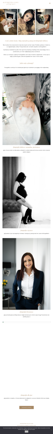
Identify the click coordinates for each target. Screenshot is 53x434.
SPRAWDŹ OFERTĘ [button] (26, 407)
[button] (50, 3)
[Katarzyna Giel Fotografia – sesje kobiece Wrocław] (10, 3)
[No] (51, 430)
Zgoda (26, 431)
